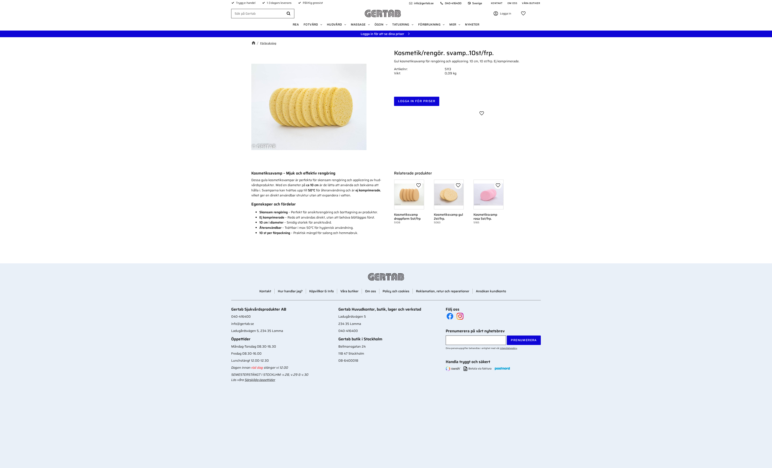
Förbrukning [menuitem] (429, 24)
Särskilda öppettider (260, 379)
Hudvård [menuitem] (334, 24)
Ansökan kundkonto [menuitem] (491, 291)
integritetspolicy (508, 348)
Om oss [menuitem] (512, 3)
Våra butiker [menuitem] (531, 3)
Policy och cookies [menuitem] (396, 291)
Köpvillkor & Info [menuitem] (321, 291)
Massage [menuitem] (358, 24)
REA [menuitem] (296, 24)
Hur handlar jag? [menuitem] (290, 291)
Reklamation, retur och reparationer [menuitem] (442, 291)
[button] (523, 13)
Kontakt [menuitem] (497, 3)
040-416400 (453, 3)
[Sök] (288, 13)
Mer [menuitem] (452, 24)
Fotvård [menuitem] (311, 24)
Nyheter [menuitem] (472, 24)
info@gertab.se (424, 3)
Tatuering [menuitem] (400, 24)
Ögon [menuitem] (379, 24)
